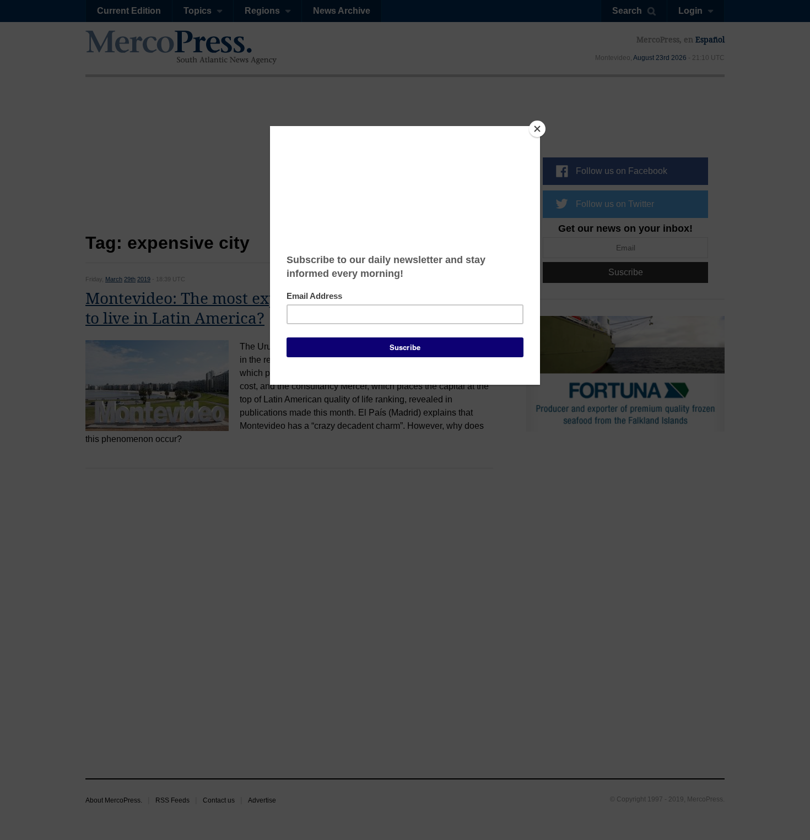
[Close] (537, 129)
